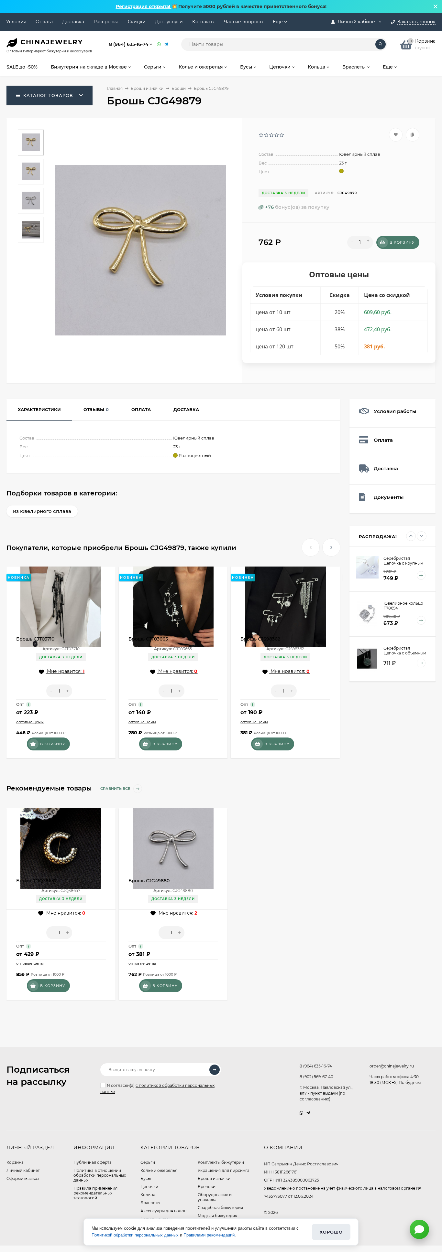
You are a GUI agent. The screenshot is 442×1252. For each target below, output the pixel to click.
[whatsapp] (301, 1112)
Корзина (15, 1162)
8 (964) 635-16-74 (129, 44)
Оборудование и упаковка (215, 1197)
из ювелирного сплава (42, 511)
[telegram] (308, 1112)
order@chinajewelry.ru (392, 1066)
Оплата (44, 22)
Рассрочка (106, 22)
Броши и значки (147, 88)
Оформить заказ (22, 1178)
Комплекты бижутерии (221, 1162)
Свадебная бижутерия (220, 1207)
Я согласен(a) (157, 1088)
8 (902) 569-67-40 (316, 1076)
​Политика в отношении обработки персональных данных (99, 1175)
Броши (178, 88)
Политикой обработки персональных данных (135, 1235)
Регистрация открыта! (143, 6)
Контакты (203, 22)
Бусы (145, 1178)
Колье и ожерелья (158, 1170)
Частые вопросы (243, 22)
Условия (16, 22)
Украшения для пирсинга (223, 1170)
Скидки (137, 22)
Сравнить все (115, 788)
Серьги (147, 1162)
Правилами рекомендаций (209, 1235)
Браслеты (150, 1202)
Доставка (73, 22)
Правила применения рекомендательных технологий (95, 1193)
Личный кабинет (23, 1170)
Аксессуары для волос (163, 1210)
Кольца (147, 1194)
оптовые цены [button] (30, 722)
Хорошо (331, 1232)
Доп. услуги (169, 22)
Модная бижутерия (217, 1215)
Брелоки (206, 1186)
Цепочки (149, 1186)
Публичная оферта (92, 1162)
